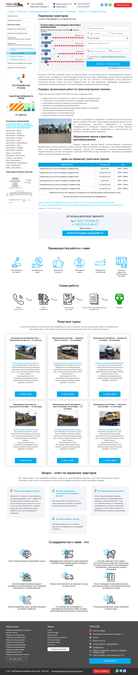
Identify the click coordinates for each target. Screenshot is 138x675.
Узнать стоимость (108, 64)
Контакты (83, 12)
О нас (50, 630)
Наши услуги (22, 12)
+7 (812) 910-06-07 (83, 7)
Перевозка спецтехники (16, 29)
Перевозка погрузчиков (15, 642)
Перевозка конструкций (16, 68)
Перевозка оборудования (17, 33)
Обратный (123, 5)
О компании (70, 12)
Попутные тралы (54, 640)
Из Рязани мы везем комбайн (109, 429)
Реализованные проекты (39, 12)
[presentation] (7, 195)
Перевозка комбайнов (17, 59)
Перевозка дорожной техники (17, 654)
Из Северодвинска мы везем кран (67, 429)
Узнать (102, 671)
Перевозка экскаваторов (15, 637)
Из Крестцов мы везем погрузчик (25, 429)
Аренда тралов (11, 633)
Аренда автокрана (14, 20)
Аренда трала (12, 16)
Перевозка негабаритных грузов (19, 63)
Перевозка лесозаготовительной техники (19, 38)
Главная (11, 12)
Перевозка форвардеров (15, 647)
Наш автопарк (57, 12)
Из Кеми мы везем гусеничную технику (67, 363)
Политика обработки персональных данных (67, 671)
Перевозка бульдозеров (15, 640)
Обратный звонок (110, 661)
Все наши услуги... (16, 659)
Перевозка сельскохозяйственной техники (19, 44)
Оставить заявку (54, 642)
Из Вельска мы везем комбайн (106, 363)
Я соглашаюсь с (95, 57)
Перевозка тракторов (57, 17)
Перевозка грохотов (14, 652)
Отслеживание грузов (98, 12)
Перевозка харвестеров (15, 650)
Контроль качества (58, 649)
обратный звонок (124, 68)
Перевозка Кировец (16, 56)
